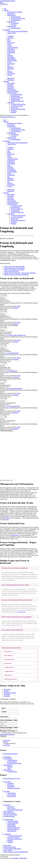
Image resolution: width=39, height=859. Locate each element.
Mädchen (10, 766)
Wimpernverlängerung (17, 101)
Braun (9, 44)
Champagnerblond (12, 47)
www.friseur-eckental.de (13, 406)
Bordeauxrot (10, 42)
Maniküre (13, 112)
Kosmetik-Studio (12, 93)
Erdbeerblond (11, 52)
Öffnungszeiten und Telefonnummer (14, 268)
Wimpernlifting (15, 99)
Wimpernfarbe (11, 824)
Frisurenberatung (9, 659)
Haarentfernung (15, 96)
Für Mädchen (15, 23)
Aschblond (10, 36)
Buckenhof (7, 696)
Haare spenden (8, 850)
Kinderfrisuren (11, 21)
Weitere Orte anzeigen (6, 430)
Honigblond (10, 57)
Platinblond (10, 68)
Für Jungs (14, 25)
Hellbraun (10, 55)
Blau (8, 39)
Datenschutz (23, 858)
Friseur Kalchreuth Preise (11, 271)
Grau (8, 54)
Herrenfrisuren (9, 655)
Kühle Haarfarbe (12, 60)
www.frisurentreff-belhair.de (14, 388)
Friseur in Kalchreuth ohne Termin (14, 269)
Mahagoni (10, 67)
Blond (9, 41)
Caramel (9, 46)
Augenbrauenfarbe (12, 821)
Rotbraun (10, 72)
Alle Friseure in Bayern (11, 679)
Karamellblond (11, 59)
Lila (8, 65)
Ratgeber (6, 81)
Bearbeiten (15, 308)
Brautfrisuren (11, 13)
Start (5, 8)
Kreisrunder (10, 806)
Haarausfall (10, 88)
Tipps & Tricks (11, 33)
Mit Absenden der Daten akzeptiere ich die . (13, 733)
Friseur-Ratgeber (21, 612)
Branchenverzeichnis (10, 847)
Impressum (15, 858)
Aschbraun (10, 38)
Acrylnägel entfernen (17, 106)
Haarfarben (7, 29)
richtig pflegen (11, 793)
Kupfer (9, 62)
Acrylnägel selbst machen (18, 104)
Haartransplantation (12, 91)
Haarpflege (10, 86)
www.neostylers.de (11, 371)
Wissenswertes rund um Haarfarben (17, 31)
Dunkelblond (11, 49)
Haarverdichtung (8, 811)
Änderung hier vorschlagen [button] (8, 699)
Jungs (9, 768)
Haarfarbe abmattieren (13, 788)
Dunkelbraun (11, 51)
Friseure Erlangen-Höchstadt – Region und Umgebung (19, 273)
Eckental (6, 691)
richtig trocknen (11, 794)
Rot (8, 70)
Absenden (3, 736)
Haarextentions (11, 89)
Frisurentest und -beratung (14, 12)
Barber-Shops (6, 518)
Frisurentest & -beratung (11, 753)
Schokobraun (11, 73)
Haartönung (10, 80)
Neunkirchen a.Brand (10, 692)
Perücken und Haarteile (10, 814)
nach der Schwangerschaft (14, 810)
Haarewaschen (11, 796)
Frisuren (6, 10)
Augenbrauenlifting (16, 94)
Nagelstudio (10, 102)
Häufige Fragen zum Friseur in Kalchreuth (16, 274)
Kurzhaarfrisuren (16, 17)
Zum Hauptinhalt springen (7, 1)
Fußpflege (14, 110)
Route (18, 306)
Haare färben (11, 83)
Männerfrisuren (11, 26)
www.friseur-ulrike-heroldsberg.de (16, 335)
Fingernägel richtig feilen (18, 109)
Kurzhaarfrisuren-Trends (18, 18)
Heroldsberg (7, 689)
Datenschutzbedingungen (7, 734)
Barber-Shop (14, 107)
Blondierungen (14, 535)
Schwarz (9, 75)
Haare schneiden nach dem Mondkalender (16, 852)
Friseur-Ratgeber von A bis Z (12, 778)
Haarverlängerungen (9, 813)
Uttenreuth (7, 694)
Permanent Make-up (16, 97)
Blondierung (10, 78)
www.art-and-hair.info (12, 353)
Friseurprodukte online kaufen (12, 848)
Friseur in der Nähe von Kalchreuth (14, 266)
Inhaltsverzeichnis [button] (5, 263)
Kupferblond (11, 63)
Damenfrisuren (11, 15)
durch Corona (11, 808)
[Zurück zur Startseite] (4, 4)
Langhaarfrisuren (16, 20)
